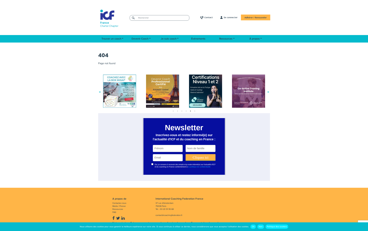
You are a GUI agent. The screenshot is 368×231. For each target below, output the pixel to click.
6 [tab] (194, 111)
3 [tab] (181, 111)
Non (261, 226)
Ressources (225, 38)
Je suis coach (169, 38)
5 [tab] (190, 111)
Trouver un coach (111, 38)
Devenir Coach (140, 38)
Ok (253, 226)
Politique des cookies (277, 226)
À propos (254, 38)
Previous (99, 91)
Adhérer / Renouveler (256, 17)
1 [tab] (173, 111)
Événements (198, 38)
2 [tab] (177, 111)
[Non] (364, 226)
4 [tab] (186, 111)
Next (268, 91)
